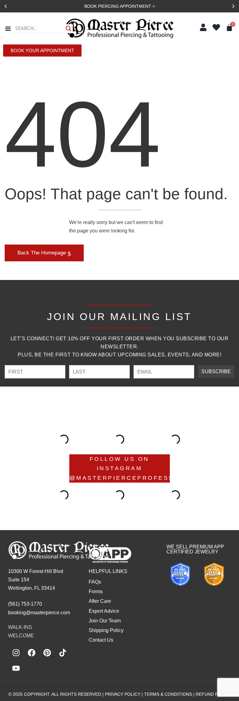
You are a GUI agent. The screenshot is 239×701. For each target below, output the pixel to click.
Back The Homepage (42, 253)
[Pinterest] (47, 652)
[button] (5, 6)
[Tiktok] (62, 652)
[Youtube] (16, 668)
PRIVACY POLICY (122, 694)
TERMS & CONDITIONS (168, 694)
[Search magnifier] (68, 28)
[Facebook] (31, 652)
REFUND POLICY (213, 694)
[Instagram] (16, 652)
